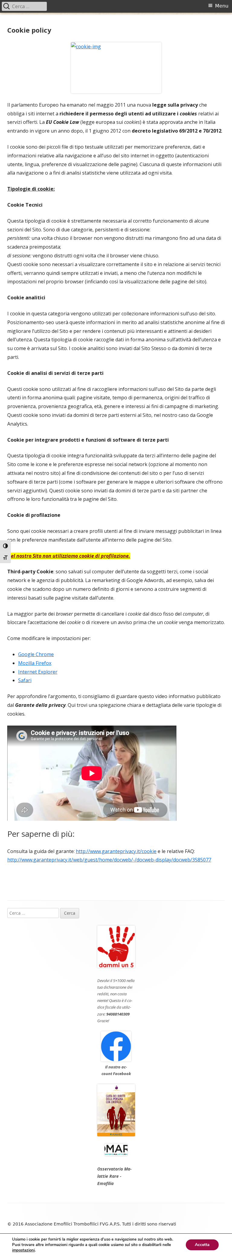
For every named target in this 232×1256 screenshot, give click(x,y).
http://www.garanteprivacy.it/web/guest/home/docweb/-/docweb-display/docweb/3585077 (109, 859)
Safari (24, 680)
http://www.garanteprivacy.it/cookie (116, 851)
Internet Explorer (37, 671)
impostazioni (23, 1250)
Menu (221, 6)
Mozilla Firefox (34, 663)
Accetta (202, 1245)
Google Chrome (36, 654)
